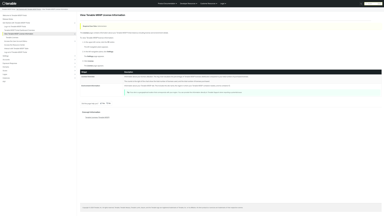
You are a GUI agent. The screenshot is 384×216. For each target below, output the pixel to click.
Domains (6, 67)
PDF (4, 81)
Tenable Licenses (12, 37)
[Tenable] (9, 3)
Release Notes (8, 19)
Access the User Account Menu (15, 41)
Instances (6, 78)
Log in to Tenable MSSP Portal (15, 26)
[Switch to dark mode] (361, 3)
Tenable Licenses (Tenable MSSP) (97, 117)
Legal (222, 3)
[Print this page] (82, 18)
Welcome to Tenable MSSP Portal (15, 15)
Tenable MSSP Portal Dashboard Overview (19, 30)
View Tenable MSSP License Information (18, 34)
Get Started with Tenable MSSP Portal (16, 23)
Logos (5, 74)
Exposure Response (10, 63)
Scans (5, 71)
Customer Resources (208, 3)
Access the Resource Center (14, 45)
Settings (6, 56)
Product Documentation (167, 3)
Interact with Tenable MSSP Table (16, 48)
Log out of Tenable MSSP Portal (15, 52)
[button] (74, 23)
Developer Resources (188, 3)
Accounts (6, 59)
